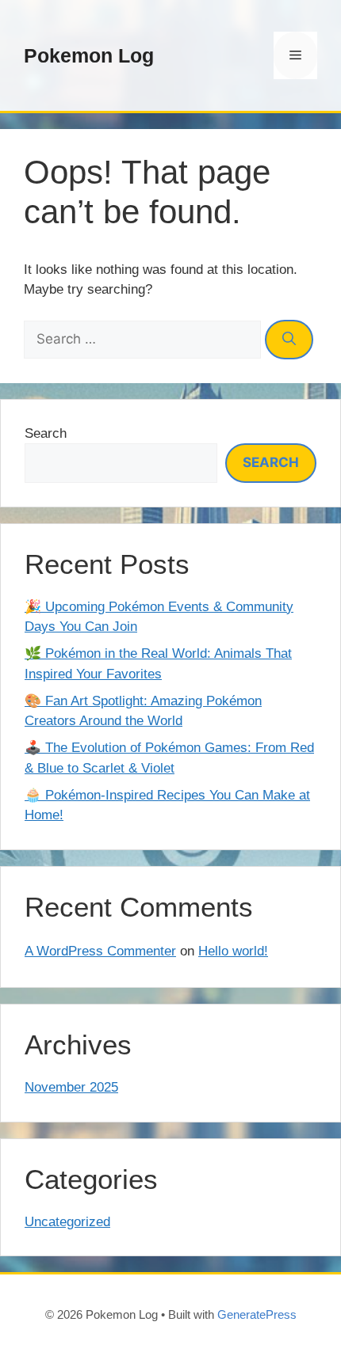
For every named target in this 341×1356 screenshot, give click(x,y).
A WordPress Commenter (100, 951)
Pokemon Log (89, 55)
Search (46, 433)
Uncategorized (67, 1221)
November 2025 (71, 1087)
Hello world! (233, 951)
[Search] (289, 339)
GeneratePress (257, 1314)
